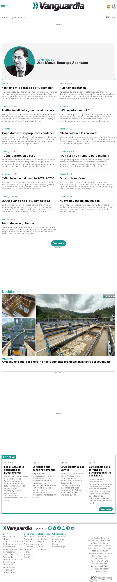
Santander (29, 539)
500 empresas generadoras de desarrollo (58, 539)
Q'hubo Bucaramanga (58, 545)
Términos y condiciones (9, 571)
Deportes (28, 549)
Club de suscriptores (13, 544)
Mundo (27, 552)
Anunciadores (9, 546)
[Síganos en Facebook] (50, 528)
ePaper (6, 539)
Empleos (42, 541)
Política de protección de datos (12, 558)
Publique (42, 549)
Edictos (41, 546)
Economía (28, 554)
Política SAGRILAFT (99, 561)
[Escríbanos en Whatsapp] (72, 528)
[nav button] (3, 6)
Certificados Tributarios (9, 563)
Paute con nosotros (12, 549)
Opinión (27, 557)
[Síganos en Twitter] (54, 528)
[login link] (114, 6)
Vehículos (42, 539)
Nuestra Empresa (11, 554)
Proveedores (9, 567)
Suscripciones (10, 536)
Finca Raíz (42, 536)
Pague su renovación (13, 541)
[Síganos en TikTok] (68, 528)
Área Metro (8, 359)
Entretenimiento (31, 544)
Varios (41, 544)
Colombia (28, 546)
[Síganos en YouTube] (63, 528)
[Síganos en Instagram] (59, 528)
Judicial (27, 541)
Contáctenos (9, 552)
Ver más (58, 243)
